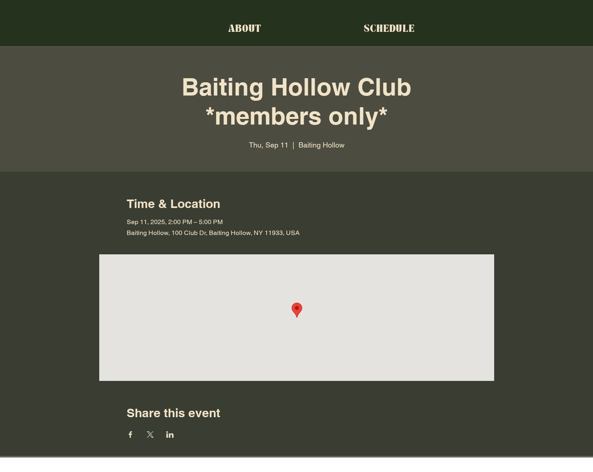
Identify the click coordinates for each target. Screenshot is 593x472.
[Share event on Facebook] (130, 434)
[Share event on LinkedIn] (170, 434)
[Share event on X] (150, 434)
